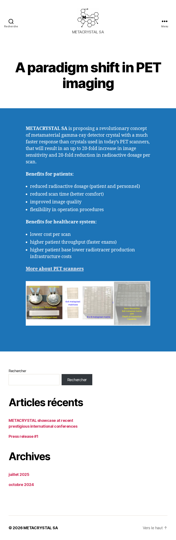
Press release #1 (23, 436)
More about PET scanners (55, 269)
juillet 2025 (19, 474)
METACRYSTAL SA (40, 528)
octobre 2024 (21, 484)
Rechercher (17, 371)
